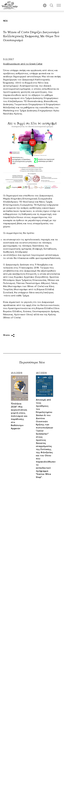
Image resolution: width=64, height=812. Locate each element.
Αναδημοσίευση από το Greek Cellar (23, 64)
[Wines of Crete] (10, 5)
